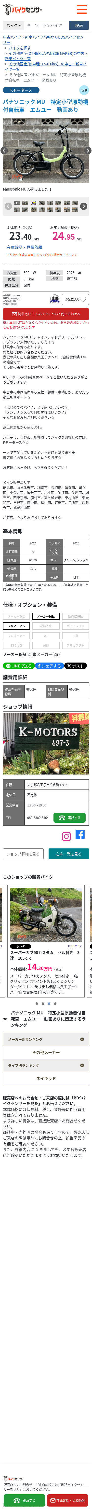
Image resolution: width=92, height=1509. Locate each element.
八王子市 (43, 784)
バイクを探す (20, 47)
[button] (4, 150)
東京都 (32, 784)
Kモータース (21, 90)
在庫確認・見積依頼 (24, 247)
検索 (79, 25)
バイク (12, 25)
